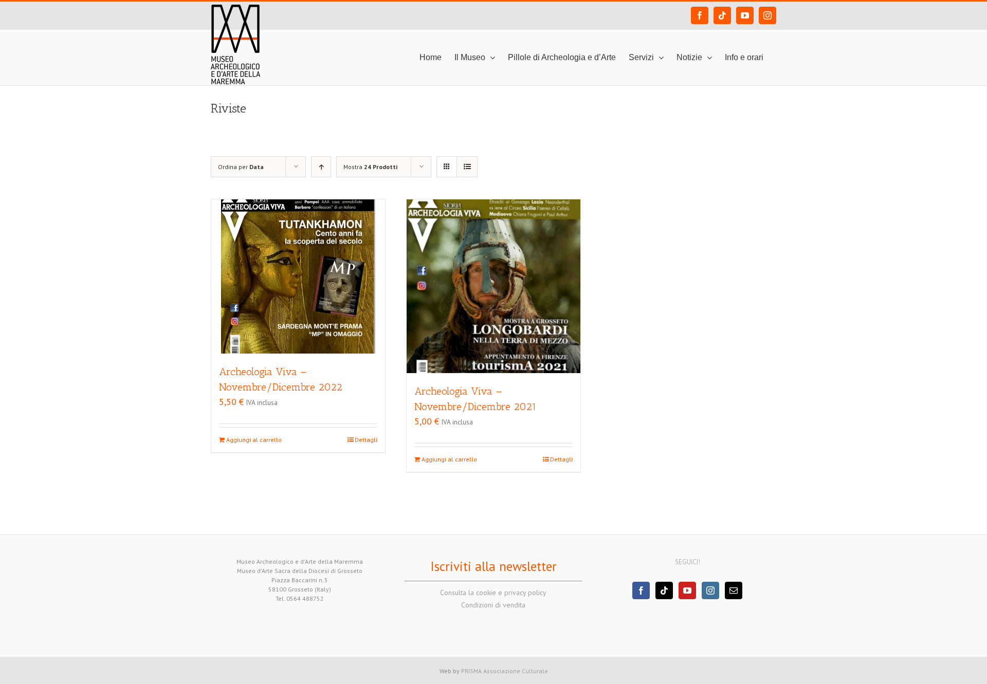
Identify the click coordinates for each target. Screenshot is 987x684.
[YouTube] (687, 590)
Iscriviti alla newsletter (493, 566)
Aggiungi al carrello (254, 439)
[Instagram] (710, 590)
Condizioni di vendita (493, 604)
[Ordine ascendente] (321, 166)
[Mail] (733, 590)
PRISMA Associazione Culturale (504, 671)
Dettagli (366, 439)
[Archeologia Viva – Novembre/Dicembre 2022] (298, 276)
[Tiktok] (664, 590)
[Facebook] (641, 590)
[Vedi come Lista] (467, 167)
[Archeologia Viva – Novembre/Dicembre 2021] (493, 286)
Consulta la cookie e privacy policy (493, 592)
